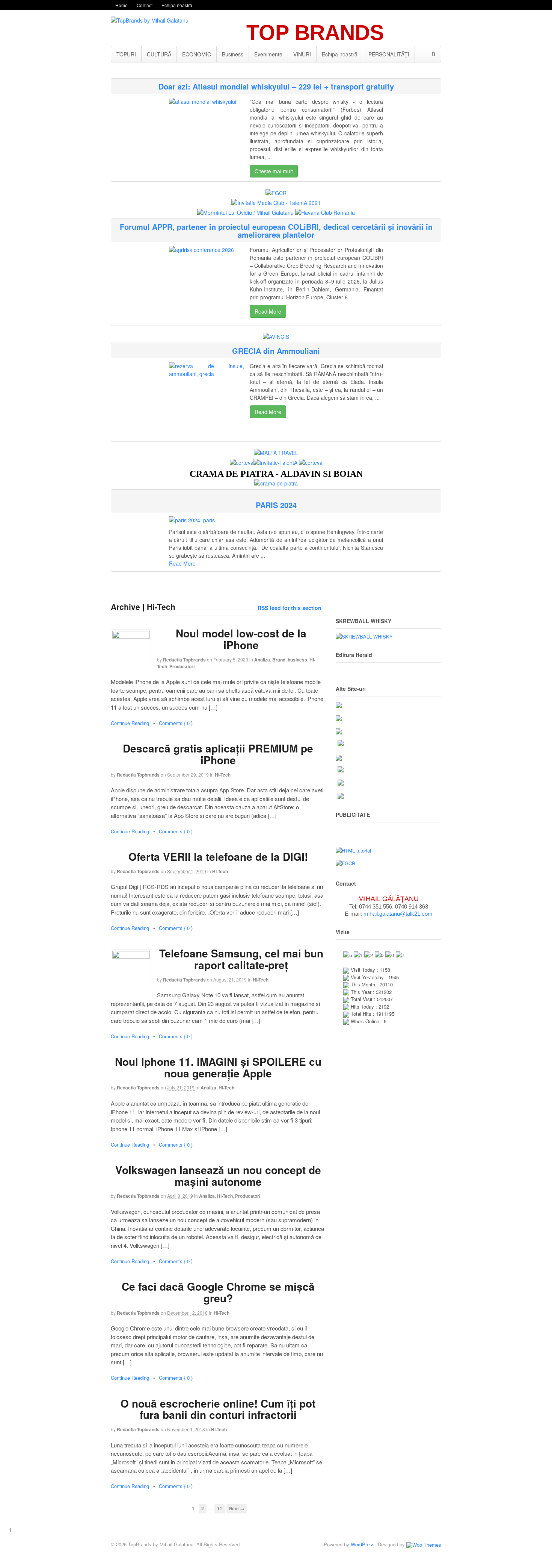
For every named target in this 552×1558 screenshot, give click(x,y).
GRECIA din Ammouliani (276, 350)
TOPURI (126, 54)
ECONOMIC (196, 54)
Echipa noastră (176, 5)
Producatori (182, 666)
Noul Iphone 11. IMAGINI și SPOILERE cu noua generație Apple (218, 1067)
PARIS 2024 (276, 504)
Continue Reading (130, 723)
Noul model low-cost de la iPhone (241, 638)
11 (219, 1508)
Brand (278, 659)
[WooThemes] (423, 1544)
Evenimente (268, 54)
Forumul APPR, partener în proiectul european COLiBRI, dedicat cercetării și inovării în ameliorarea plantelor (276, 230)
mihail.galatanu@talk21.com (398, 913)
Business (232, 54)
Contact (144, 5)
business (297, 659)
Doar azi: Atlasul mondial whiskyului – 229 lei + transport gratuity (276, 86)
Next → (236, 1508)
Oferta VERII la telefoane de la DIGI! (218, 856)
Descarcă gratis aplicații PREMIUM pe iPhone (218, 754)
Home (121, 5)
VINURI (302, 54)
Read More (268, 311)
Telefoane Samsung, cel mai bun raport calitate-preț (241, 958)
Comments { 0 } (176, 723)
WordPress (363, 1544)
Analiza (262, 659)
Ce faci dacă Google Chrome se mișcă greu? (218, 1292)
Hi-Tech (223, 774)
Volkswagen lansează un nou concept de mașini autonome (218, 1175)
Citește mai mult (274, 171)
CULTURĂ (159, 54)
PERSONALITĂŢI (388, 54)
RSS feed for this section (289, 607)
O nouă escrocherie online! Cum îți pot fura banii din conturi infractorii (218, 1409)
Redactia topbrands (184, 659)
